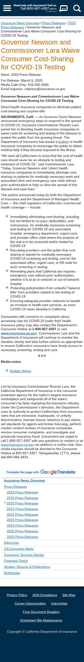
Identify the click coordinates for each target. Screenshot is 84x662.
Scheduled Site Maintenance (41, 620)
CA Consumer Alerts (19, 549)
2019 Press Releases (22, 498)
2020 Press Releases (22, 503)
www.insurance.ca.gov (19, 333)
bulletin (63, 142)
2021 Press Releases (22, 509)
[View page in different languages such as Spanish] (41, 472)
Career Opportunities (30, 603)
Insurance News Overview (20, 23)
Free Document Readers (41, 612)
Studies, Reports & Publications (27, 567)
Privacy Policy (17, 595)
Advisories (11, 543)
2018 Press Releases (22, 492)
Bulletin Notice (20, 371)
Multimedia (12, 573)
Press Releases (53, 23)
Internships (59, 603)
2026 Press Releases (22, 537)
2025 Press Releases (22, 531)
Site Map (68, 595)
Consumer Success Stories (24, 555)
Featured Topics (16, 561)
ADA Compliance (44, 595)
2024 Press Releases (22, 525)
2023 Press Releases (22, 520)
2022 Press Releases (22, 514)
